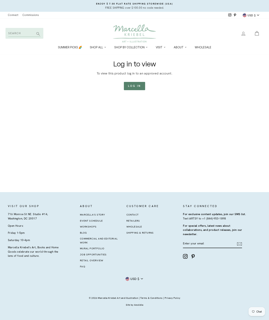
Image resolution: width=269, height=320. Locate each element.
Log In (134, 86)
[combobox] (24, 33)
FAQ (82, 266)
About (179, 47)
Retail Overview (91, 260)
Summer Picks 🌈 (70, 47)
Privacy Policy (172, 298)
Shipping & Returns (140, 232)
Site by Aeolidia (134, 304)
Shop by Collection (129, 47)
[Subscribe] (239, 243)
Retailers (133, 220)
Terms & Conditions (151, 298)
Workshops (88, 226)
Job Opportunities (93, 254)
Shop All (96, 47)
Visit (159, 47)
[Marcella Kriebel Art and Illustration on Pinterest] (193, 256)
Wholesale (203, 47)
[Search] (37, 34)
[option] (134, 6)
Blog (83, 232)
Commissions (30, 15)
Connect (13, 15)
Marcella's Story (92, 214)
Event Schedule (91, 220)
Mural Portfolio (92, 248)
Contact (132, 214)
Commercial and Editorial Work (99, 240)
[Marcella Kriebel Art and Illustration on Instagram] (185, 256)
